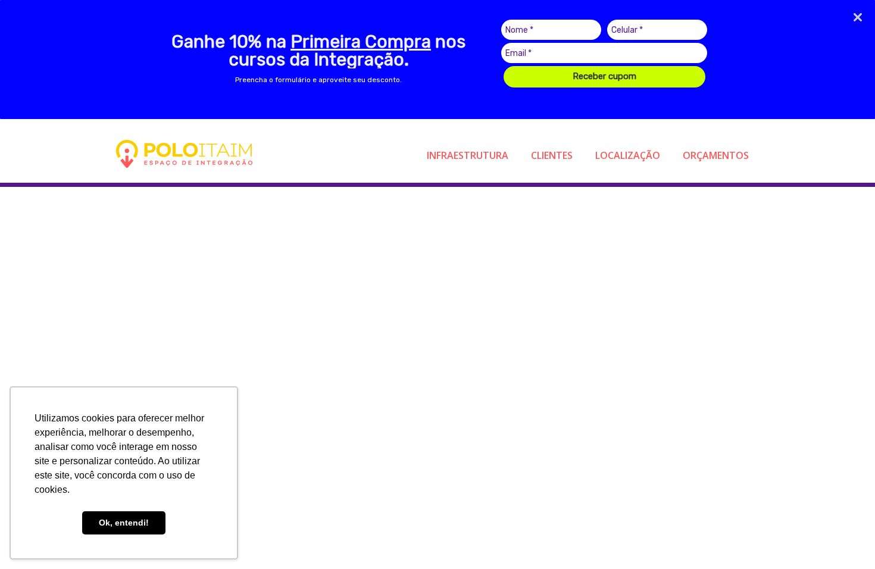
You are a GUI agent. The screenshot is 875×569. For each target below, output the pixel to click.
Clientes (552, 155)
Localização (627, 155)
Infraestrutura (467, 155)
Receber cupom (604, 76)
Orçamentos (716, 155)
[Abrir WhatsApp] (845, 539)
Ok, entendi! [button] (124, 522)
